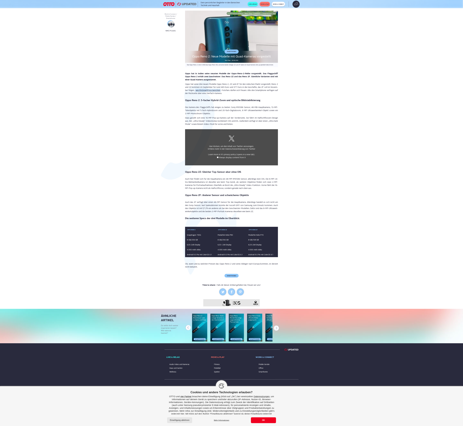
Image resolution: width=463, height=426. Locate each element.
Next (277, 327)
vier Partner (186, 396)
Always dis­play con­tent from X (232, 157)
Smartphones (170, 18)
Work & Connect (170, 14)
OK (263, 420)
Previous (188, 328)
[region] (231, 406)
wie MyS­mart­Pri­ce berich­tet (208, 90)
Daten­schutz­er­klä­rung (235, 149)
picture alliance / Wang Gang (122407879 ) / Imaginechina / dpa (254, 13)
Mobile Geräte (170, 16)
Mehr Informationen (221, 420)
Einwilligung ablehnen (179, 420)
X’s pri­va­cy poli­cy (237, 154)
